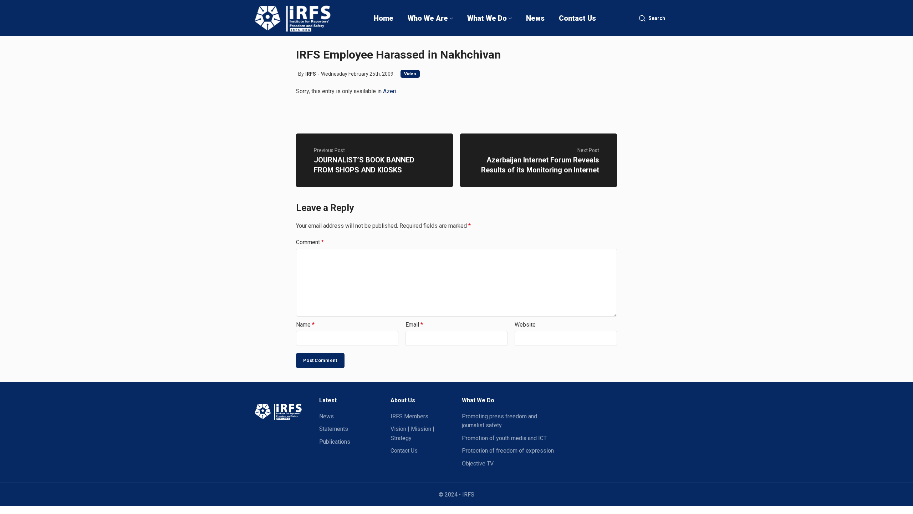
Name (305, 324)
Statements (333, 428)
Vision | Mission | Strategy (412, 433)
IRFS (310, 74)
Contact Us (404, 450)
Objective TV (478, 463)
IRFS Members (409, 416)
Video (410, 73)
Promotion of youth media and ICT (504, 438)
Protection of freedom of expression (508, 450)
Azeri (389, 91)
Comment (310, 242)
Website (525, 324)
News (326, 416)
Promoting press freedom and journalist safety (499, 421)
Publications (334, 441)
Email (414, 324)
